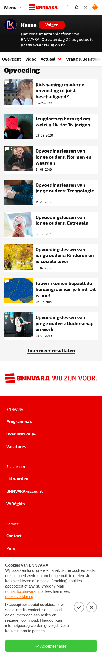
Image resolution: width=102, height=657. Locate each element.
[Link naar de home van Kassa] (10, 25)
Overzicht (11, 58)
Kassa (29, 25)
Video (30, 58)
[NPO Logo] (95, 7)
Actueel (48, 58)
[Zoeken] (67, 7)
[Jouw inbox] (76, 7)
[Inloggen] (85, 7)
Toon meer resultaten (51, 350)
